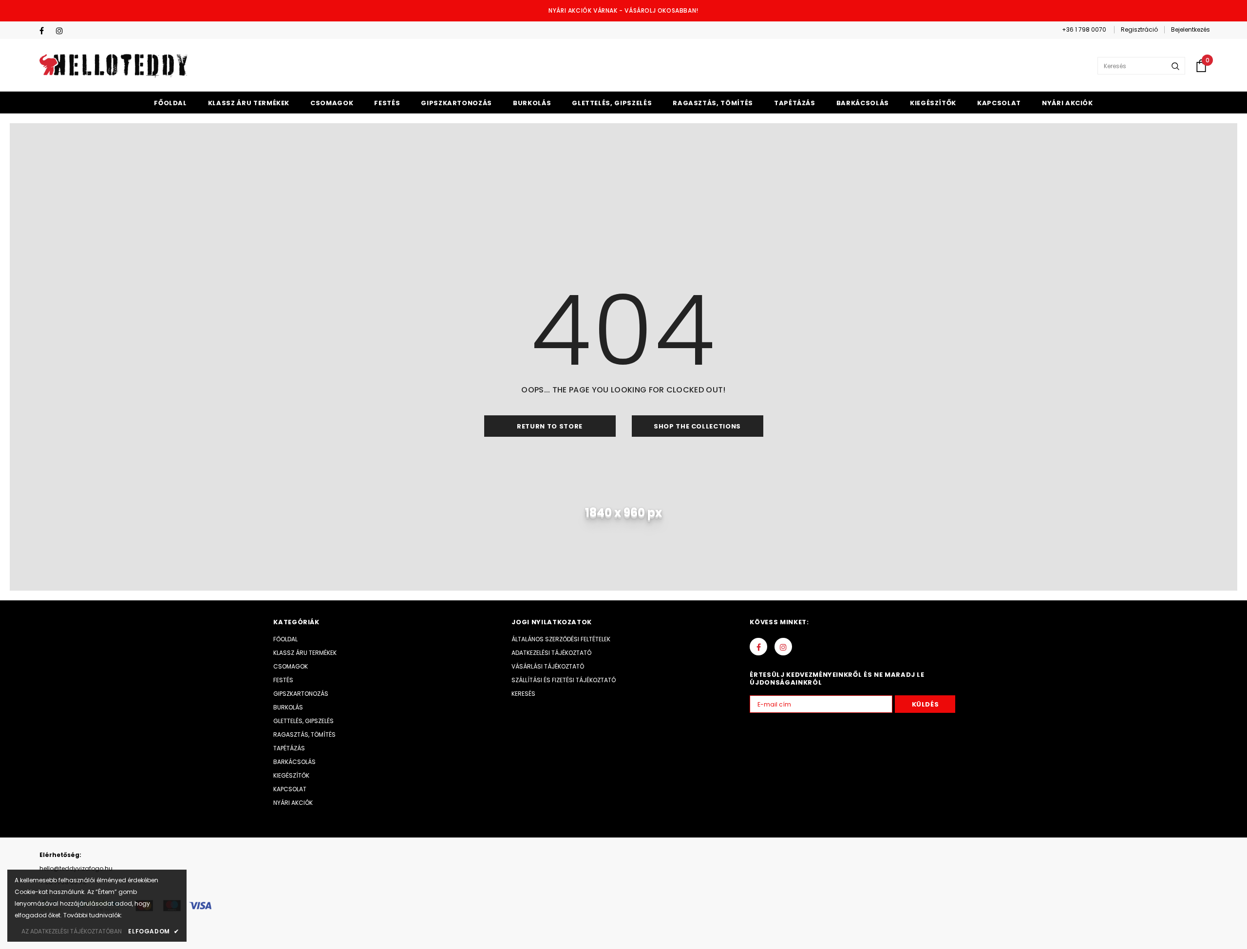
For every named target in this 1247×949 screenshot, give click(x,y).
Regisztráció (1139, 29)
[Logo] (113, 66)
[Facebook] (45, 31)
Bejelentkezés (1190, 29)
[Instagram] (62, 31)
